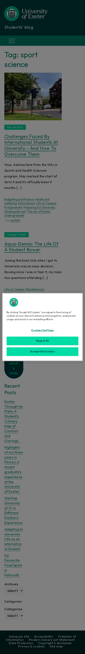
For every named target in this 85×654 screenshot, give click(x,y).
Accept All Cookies (42, 351)
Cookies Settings (42, 330)
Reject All (42, 340)
